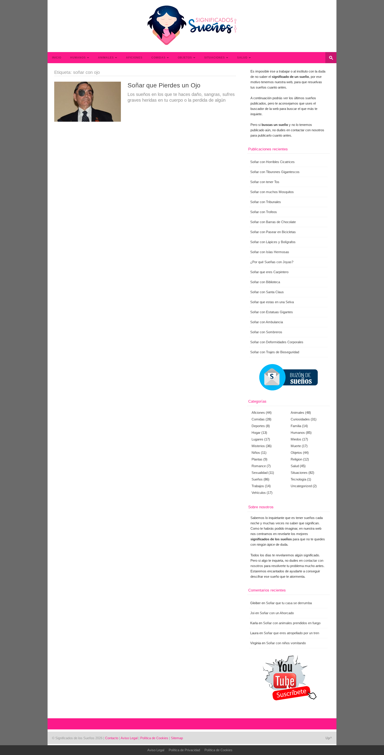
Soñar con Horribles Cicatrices (272, 162)
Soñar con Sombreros (266, 332)
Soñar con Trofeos (263, 212)
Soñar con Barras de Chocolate (273, 222)
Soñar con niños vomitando (286, 643)
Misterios (258, 446)
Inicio (56, 57)
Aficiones (134, 57)
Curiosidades (300, 419)
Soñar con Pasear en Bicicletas (273, 232)
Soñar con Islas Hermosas (269, 252)
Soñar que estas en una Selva (272, 302)
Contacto (111, 738)
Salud (242, 57)
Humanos (78, 57)
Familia (296, 426)
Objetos (185, 57)
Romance (259, 466)
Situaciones (214, 57)
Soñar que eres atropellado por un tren (291, 633)
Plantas (257, 459)
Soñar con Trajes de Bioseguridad (274, 352)
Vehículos (259, 493)
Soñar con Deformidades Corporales (276, 342)
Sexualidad (260, 472)
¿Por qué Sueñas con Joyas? (271, 262)
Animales (106, 57)
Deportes (258, 426)
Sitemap (177, 738)
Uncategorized (301, 486)
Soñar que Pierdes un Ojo (164, 85)
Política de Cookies (154, 738)
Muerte (296, 446)
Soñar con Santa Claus (267, 292)
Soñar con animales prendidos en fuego (291, 623)
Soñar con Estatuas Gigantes (271, 312)
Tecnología (298, 479)
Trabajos (258, 486)
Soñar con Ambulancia (266, 322)
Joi (252, 613)
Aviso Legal (129, 738)
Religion (296, 459)
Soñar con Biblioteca (265, 282)
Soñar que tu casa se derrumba (289, 603)
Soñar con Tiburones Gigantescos (275, 172)
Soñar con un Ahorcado (277, 613)
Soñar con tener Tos (264, 182)
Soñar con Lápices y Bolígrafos (273, 242)
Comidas (158, 57)
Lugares (257, 439)
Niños (256, 452)
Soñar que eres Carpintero (269, 272)
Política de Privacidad (184, 750)
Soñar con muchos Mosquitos (272, 192)
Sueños (257, 479)
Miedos (296, 439)
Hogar (256, 432)
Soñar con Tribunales (265, 202)
